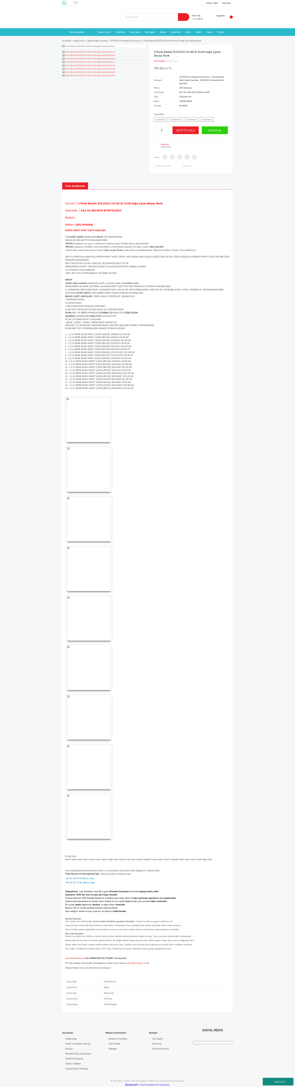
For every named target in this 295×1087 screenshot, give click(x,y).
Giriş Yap (196, 15)
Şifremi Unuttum (160, 1048)
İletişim (69, 1048)
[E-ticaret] (147, 1084)
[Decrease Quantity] (156, 130)
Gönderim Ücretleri (118, 1038)
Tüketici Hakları (73, 1063)
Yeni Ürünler (114, 1043)
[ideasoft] (131, 1084)
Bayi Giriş (226, 3)
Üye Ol (197, 18)
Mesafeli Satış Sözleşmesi (78, 1053)
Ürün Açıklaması (75, 185)
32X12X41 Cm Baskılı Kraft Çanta (194, 76)
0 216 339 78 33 (166, 147)
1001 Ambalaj (159, 61)
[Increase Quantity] (166, 130)
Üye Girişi (156, 1043)
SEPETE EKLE (185, 130)
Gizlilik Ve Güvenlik (74, 1058)
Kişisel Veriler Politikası (76, 1068)
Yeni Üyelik (157, 1038)
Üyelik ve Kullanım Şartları (78, 1043)
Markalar (113, 1048)
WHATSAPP (280, 1081)
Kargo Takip (212, 3)
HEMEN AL (215, 130)
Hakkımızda (71, 1038)
